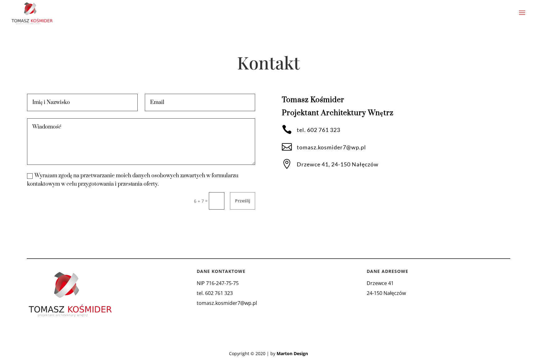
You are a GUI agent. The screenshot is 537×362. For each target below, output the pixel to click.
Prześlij (242, 201)
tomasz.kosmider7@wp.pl (331, 147)
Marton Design (292, 353)
